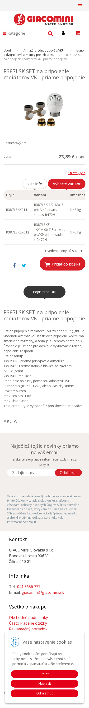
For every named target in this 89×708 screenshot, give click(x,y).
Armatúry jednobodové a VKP (43, 50)
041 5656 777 (28, 586)
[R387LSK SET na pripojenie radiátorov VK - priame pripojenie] (44, 110)
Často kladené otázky (28, 623)
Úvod (7, 50)
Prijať (45, 674)
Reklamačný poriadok (28, 629)
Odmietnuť (44, 693)
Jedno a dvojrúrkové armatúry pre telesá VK (44, 52)
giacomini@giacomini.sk (43, 592)
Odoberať (68, 472)
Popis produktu (44, 292)
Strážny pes (76, 173)
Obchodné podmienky (28, 617)
